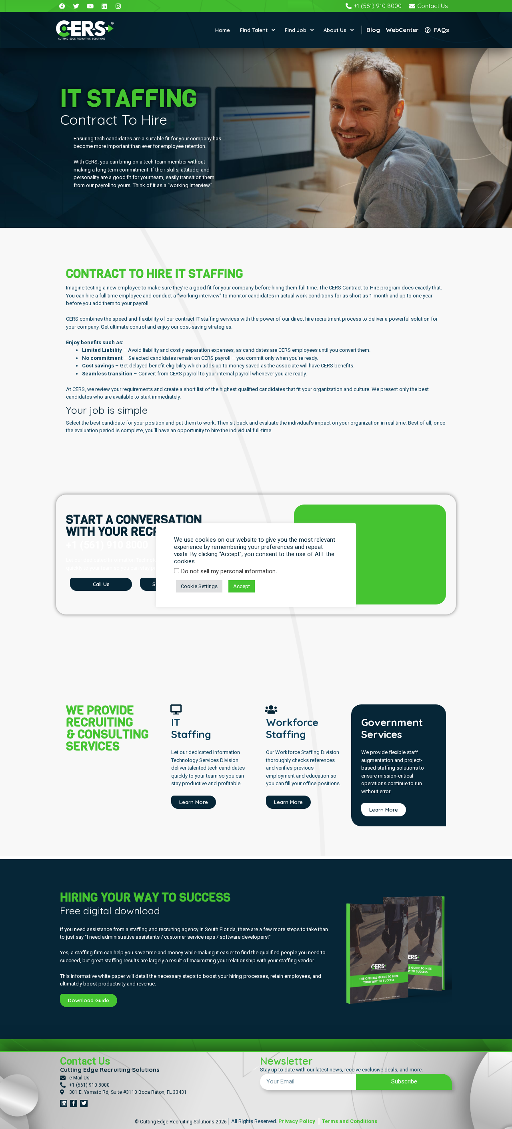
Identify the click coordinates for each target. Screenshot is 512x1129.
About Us (335, 30)
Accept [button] (241, 586)
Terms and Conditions (349, 1121)
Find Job (295, 30)
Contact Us (85, 1061)
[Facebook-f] (73, 1103)
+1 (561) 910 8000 (107, 545)
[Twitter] (83, 1103)
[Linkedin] (63, 1103)
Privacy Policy (296, 1121)
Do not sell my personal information (228, 571)
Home (222, 30)
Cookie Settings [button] (199, 586)
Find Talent (254, 30)
